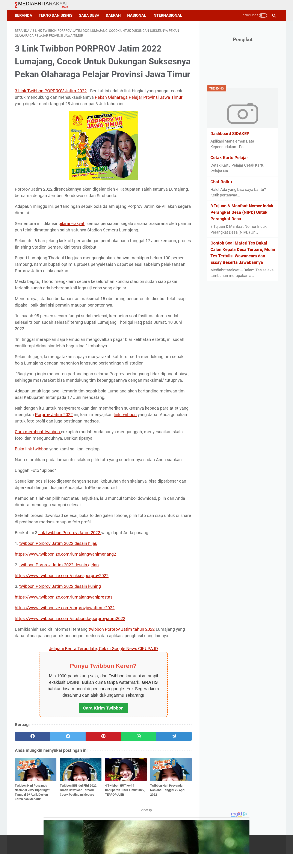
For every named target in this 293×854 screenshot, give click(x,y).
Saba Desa (89, 15)
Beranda (23, 15)
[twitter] (68, 736)
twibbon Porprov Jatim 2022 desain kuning (60, 586)
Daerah (113, 15)
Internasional (167, 15)
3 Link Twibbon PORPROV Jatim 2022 (51, 90)
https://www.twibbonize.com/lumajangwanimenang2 (65, 554)
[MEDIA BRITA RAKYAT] (44, 5)
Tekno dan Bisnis (55, 15)
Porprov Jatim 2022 (54, 414)
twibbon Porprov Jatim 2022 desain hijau (58, 543)
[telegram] (174, 736)
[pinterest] (103, 736)
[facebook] (32, 736)
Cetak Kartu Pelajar (229, 157)
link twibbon (125, 414)
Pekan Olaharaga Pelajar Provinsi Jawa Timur (139, 97)
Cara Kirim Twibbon (103, 708)
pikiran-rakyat (72, 223)
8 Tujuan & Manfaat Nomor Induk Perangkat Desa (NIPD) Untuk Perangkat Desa (241, 212)
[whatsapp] (138, 736)
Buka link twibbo (30, 448)
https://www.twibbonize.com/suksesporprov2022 (62, 575)
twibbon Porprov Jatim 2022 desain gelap (59, 564)
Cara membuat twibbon (38, 431)
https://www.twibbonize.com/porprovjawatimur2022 (65, 607)
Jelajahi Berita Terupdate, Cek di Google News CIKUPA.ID (103, 648)
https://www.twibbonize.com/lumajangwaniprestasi (64, 597)
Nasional (136, 15)
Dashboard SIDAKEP (229, 133)
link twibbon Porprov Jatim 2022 (69, 532)
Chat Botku (221, 181)
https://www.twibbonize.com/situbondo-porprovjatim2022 (70, 618)
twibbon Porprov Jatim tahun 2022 (122, 629)
